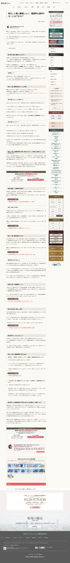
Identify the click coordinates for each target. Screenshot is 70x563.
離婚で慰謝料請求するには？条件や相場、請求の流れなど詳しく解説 (22, 254)
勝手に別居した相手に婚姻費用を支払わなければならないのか (21, 301)
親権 (51, 71)
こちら (28, 433)
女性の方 (52, 199)
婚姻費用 (8, 287)
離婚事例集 (41, 2)
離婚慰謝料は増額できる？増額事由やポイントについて (19, 228)
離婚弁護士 (56, 33)
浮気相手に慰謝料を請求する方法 (15, 375)
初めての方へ (22, 2)
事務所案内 (46, 2)
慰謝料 (13, 89)
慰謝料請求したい (53, 48)
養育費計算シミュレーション (56, 123)
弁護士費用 (36, 2)
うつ (52, 204)
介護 (52, 208)
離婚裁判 (59, 118)
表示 (14, 48)
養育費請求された (53, 84)
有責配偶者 (22, 89)
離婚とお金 (53, 54)
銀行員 (59, 225)
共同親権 (52, 76)
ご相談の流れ (56, 239)
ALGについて (32, 2)
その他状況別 (59, 215)
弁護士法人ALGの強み (56, 234)
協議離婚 (52, 115)
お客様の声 (40, 537)
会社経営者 (52, 223)
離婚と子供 (53, 68)
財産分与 (52, 59)
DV (59, 206)
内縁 (52, 213)
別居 (18, 294)
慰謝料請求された (53, 51)
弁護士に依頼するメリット (56, 242)
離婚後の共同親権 (53, 79)
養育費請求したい (53, 81)
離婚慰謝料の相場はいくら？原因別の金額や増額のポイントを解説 (21, 201)
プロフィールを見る (40, 451)
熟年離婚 (59, 208)
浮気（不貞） (53, 45)
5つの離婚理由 (56, 107)
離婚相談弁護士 (40, 554)
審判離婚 (52, 118)
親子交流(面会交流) (54, 73)
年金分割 (52, 65)
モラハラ (59, 213)
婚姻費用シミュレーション (56, 126)
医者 (59, 227)
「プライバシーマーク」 (10, 548)
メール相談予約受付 (35, 507)
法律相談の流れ (8, 537)
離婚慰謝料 (52, 202)
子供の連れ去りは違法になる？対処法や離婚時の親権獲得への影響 (21, 327)
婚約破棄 (52, 211)
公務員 (59, 223)
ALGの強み (27, 2)
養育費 (39, 287)
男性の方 (59, 199)
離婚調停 (59, 115)
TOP (2, 537)
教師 (52, 225)
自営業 (53, 227)
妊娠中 (53, 215)
